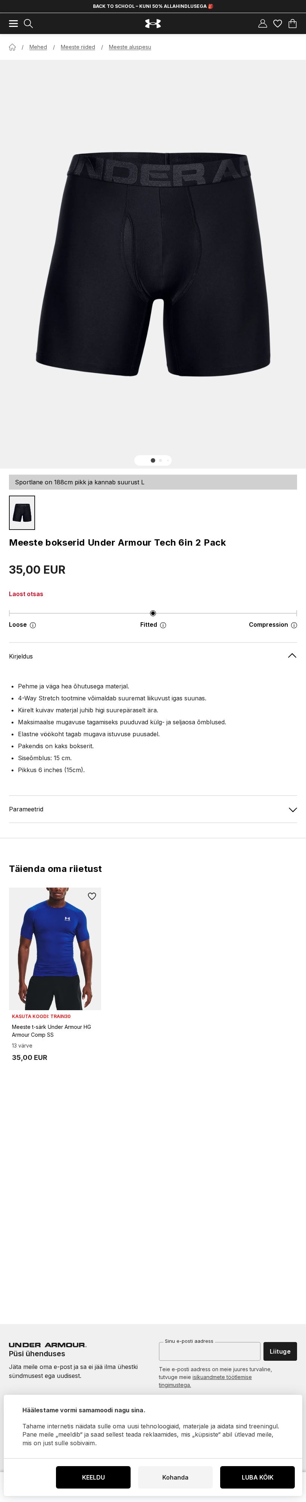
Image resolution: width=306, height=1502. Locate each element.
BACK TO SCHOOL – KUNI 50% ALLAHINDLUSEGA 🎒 (153, 6)
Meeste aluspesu (130, 47)
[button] (153, 460)
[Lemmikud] (277, 23)
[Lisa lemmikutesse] (92, 897)
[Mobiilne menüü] (13, 23)
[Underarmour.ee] (153, 23)
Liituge (280, 1351)
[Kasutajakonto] (262, 23)
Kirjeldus (21, 656)
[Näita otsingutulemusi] (28, 23)
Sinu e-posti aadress (189, 1341)
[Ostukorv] (292, 23)
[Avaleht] (12, 47)
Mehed (38, 47)
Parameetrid (26, 809)
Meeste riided (78, 47)
